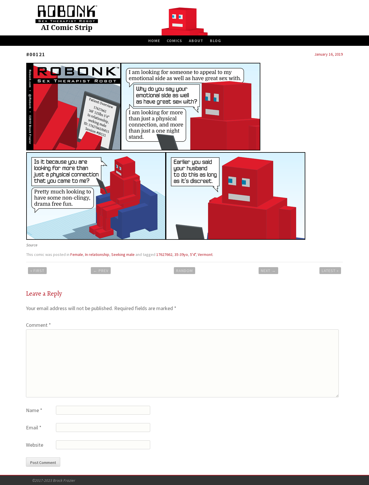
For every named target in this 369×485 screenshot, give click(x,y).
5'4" (193, 254)
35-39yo (181, 254)
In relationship (97, 254)
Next (268, 270)
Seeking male (123, 254)
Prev (100, 270)
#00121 (35, 54)
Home (154, 40)
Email (34, 427)
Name (34, 410)
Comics (174, 40)
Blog (215, 40)
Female (76, 254)
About (196, 40)
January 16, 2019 (328, 54)
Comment (38, 325)
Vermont (205, 254)
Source (31, 245)
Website (34, 444)
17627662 (164, 254)
